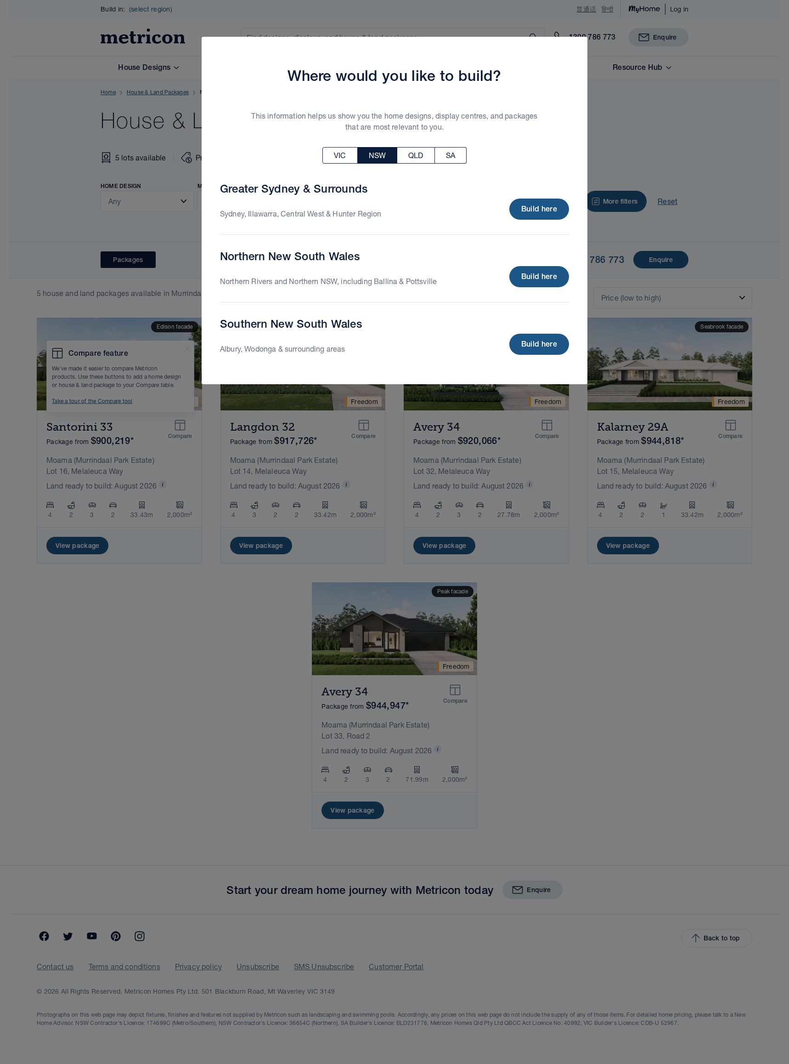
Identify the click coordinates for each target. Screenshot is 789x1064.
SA (450, 155)
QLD (415, 155)
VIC (340, 155)
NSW (377, 155)
